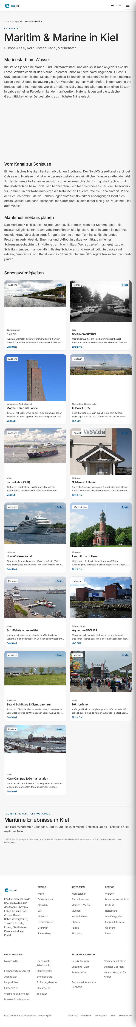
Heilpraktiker (11, 982)
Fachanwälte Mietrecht (17, 970)
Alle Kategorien (113, 916)
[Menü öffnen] (128, 6)
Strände (76, 921)
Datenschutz (101, 1015)
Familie (75, 927)
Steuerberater (44, 970)
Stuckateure (43, 987)
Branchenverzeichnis (117, 899)
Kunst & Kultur (79, 916)
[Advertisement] (68, 130)
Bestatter (41, 993)
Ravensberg (45, 933)
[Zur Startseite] (17, 890)
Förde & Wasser (80, 899)
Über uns (110, 927)
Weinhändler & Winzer (16, 993)
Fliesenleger (11, 987)
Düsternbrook (45, 899)
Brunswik (43, 927)
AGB (113, 1015)
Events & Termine (115, 921)
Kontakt (109, 904)
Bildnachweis (125, 1015)
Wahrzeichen (79, 893)
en (119, 5)
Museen (76, 910)
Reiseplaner (111, 910)
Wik (40, 910)
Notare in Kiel (11, 960)
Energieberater (44, 976)
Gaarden (43, 904)
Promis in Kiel (79, 972)
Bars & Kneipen (80, 960)
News (108, 933)
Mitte (41, 893)
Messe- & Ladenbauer (16, 999)
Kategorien (17, 21)
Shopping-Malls (80, 966)
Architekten (10, 976)
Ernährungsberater (47, 982)
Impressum (86, 1015)
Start (6, 21)
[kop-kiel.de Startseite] (21, 5)
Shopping (77, 933)
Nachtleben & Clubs (115, 960)
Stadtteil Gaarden (114, 966)
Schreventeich (46, 921)
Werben (109, 893)
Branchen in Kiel (13, 954)
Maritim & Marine (81, 904)
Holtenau (43, 916)
